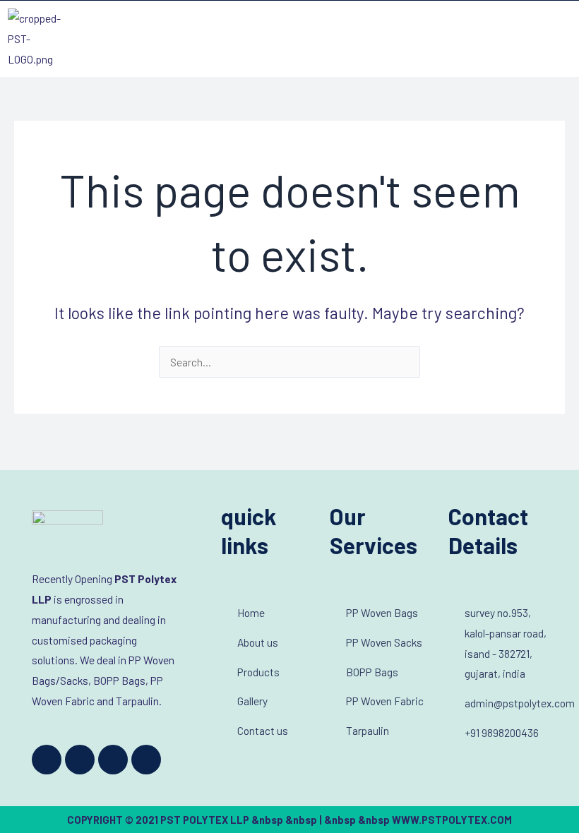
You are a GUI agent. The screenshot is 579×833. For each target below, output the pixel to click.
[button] (560, 38)
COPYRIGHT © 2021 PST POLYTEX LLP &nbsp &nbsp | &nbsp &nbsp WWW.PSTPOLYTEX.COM (289, 819)
